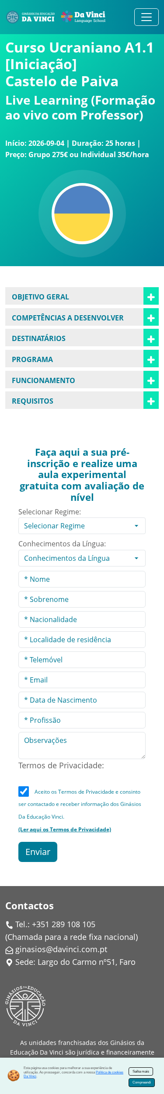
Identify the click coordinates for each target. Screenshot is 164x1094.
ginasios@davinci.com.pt (61, 949)
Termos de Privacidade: (61, 765)
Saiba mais (141, 1071)
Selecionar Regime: (49, 512)
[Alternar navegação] (146, 17)
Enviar (37, 852)
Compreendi (142, 1082)
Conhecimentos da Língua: (62, 544)
